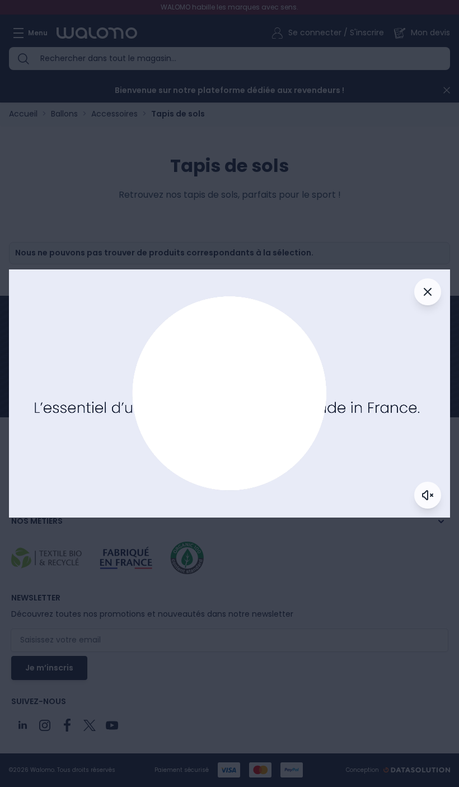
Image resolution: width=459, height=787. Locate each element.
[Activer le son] (427, 495)
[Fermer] (427, 291)
